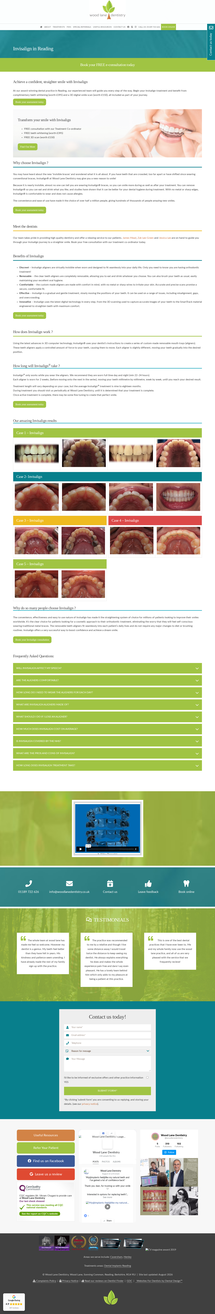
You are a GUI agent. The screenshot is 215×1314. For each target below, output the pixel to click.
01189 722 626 (28, 891)
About (47, 27)
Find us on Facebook (47, 1161)
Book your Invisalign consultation (32, 639)
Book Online (168, 27)
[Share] (111, 1133)
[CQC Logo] (29, 1191)
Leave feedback (148, 891)
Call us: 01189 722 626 (149, 27)
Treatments (59, 27)
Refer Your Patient (45, 1148)
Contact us (110, 891)
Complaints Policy (46, 1281)
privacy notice (89, 1104)
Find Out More (27, 146)
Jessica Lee (165, 238)
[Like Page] (103, 1133)
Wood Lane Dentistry (106, 1152)
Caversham (116, 1257)
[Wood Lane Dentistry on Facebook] (107, 1144)
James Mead (129, 238)
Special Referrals (82, 27)
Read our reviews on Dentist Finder (104, 1281)
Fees (69, 27)
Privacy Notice (70, 1281)
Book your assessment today (29, 102)
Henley (127, 1257)
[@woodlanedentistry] (155, 1136)
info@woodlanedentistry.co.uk (69, 891)
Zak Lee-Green (146, 238)
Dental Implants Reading (117, 1266)
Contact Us (119, 27)
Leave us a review (47, 1174)
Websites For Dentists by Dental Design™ (158, 1281)
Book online (186, 891)
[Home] (107, 19)
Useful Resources (102, 27)
